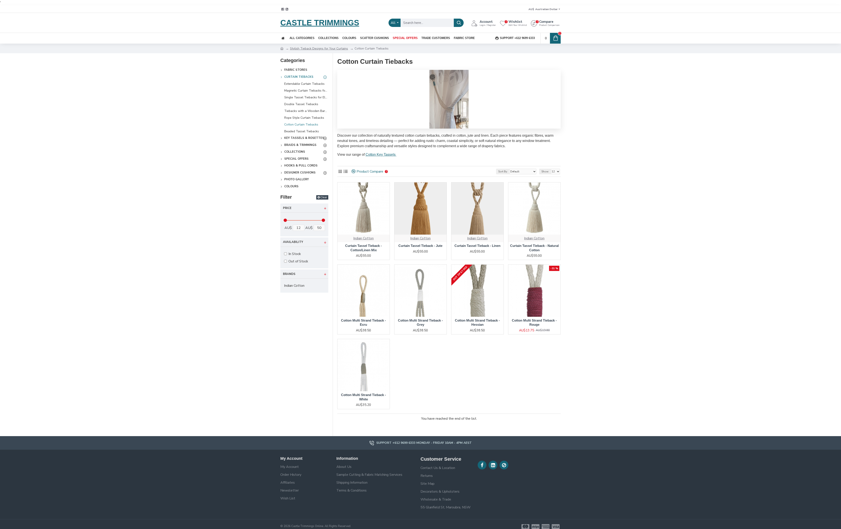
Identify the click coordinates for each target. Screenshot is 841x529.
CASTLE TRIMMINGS (319, 22)
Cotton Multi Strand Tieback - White (363, 397)
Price (287, 208)
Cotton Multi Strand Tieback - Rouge (534, 322)
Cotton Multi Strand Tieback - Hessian (477, 322)
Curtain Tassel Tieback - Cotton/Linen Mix (363, 248)
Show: (545, 171)
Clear (323, 197)
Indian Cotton (363, 238)
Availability (293, 242)
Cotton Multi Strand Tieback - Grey (420, 322)
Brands (289, 274)
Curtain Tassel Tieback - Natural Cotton (534, 248)
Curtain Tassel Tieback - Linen (477, 246)
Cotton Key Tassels (381, 154)
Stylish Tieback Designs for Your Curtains (319, 48)
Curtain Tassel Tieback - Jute (420, 246)
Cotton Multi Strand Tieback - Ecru (363, 322)
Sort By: (503, 171)
